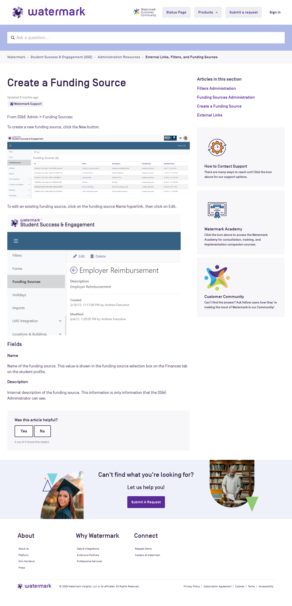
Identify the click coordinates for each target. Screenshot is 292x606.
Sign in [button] (275, 12)
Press (21, 567)
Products (206, 12)
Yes (24, 431)
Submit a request (243, 12)
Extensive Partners (88, 555)
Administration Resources (119, 57)
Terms (251, 586)
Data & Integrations (88, 548)
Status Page (176, 12)
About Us (23, 548)
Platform (23, 555)
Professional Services (89, 561)
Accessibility (266, 586)
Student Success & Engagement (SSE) (61, 57)
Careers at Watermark (147, 555)
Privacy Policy (192, 586)
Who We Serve (26, 561)
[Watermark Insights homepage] (35, 586)
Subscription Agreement (218, 586)
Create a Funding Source (219, 106)
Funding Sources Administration (226, 97)
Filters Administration (216, 88)
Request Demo (143, 548)
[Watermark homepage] (49, 12)
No (42, 431)
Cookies (239, 586)
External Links (209, 115)
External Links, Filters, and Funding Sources (182, 57)
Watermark (16, 57)
